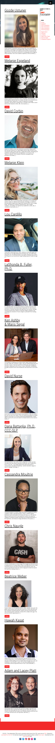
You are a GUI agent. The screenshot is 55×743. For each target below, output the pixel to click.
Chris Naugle (14, 526)
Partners (43, 33)
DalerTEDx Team (45, 36)
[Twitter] (23, 739)
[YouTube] (29, 739)
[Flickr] (32, 739)
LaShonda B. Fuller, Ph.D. (18, 266)
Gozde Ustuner (15, 10)
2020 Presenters (45, 28)
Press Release (26, 736)
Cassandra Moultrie (19, 474)
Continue (7, 56)
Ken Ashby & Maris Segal (15, 322)
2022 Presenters (45, 25)
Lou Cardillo (13, 214)
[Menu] (50, 3)
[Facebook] (20, 739)
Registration (44, 32)
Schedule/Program (46, 39)
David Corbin (14, 111)
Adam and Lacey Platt (20, 670)
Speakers (43, 24)
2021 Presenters (45, 27)
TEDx (45, 733)
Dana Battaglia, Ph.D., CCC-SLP (20, 428)
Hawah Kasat (14, 620)
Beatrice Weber (16, 576)
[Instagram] (26, 739)
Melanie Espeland (17, 60)
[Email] (35, 739)
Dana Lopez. (41, 735)
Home (42, 22)
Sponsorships (44, 37)
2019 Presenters (45, 29)
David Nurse (13, 376)
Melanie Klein (14, 162)
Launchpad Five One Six (6, 735)
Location (43, 35)
